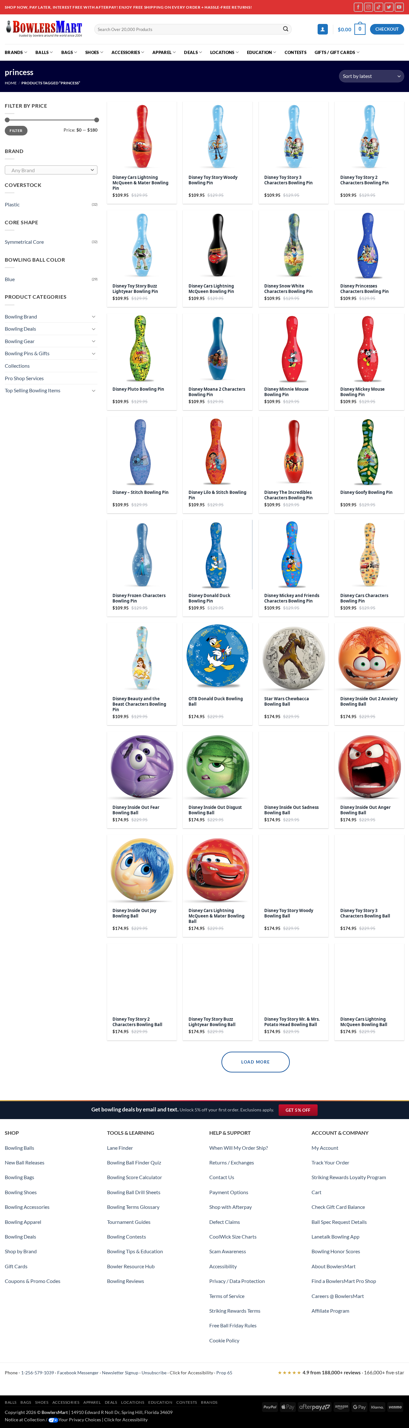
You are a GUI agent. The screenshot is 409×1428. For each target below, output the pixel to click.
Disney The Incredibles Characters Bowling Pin (288, 495)
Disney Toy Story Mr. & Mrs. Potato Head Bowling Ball (292, 1022)
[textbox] (49, 170)
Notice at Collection (25, 1419)
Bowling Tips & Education (135, 1251)
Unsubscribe (154, 1372)
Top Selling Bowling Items (32, 390)
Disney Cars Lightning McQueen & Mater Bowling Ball (216, 916)
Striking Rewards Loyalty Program (349, 1177)
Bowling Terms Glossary (133, 1207)
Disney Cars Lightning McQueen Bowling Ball (363, 1022)
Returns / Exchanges (231, 1162)
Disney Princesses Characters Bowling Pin (364, 288)
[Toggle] (93, 316)
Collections (17, 366)
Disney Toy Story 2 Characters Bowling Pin (364, 180)
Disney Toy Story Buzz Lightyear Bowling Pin (135, 288)
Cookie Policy (224, 1340)
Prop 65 (224, 1372)
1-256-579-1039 (37, 1372)
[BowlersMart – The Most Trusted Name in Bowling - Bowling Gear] (45, 29)
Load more (255, 1061)
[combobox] (51, 169)
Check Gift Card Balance (338, 1207)
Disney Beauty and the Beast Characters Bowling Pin (139, 704)
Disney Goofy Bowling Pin (366, 492)
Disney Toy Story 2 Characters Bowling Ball (137, 1022)
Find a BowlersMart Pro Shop (344, 1281)
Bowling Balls (19, 1148)
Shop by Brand (21, 1251)
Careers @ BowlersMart (338, 1296)
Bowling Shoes (21, 1192)
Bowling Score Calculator (134, 1177)
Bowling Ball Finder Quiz (134, 1162)
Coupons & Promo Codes (32, 1281)
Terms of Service (226, 1296)
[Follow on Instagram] (368, 7)
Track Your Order (330, 1162)
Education (259, 52)
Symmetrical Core (24, 242)
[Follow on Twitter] (389, 7)
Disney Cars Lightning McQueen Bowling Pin (211, 288)
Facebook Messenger (78, 1372)
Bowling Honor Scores (336, 1251)
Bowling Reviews (125, 1281)
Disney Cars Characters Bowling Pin (364, 598)
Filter (16, 130)
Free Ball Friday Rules (233, 1325)
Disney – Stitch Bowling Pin (140, 492)
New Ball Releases (24, 1162)
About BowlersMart (334, 1266)
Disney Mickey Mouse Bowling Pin (362, 392)
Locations (222, 52)
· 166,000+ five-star (341, 1372)
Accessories (126, 52)
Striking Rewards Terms (234, 1311)
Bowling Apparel (23, 1222)
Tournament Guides (128, 1222)
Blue (10, 279)
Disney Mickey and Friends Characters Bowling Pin (291, 598)
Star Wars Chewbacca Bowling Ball (286, 701)
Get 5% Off (301, 1111)
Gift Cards (16, 1266)
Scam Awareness (227, 1251)
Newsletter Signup (120, 1372)
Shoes (92, 52)
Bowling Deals (20, 329)
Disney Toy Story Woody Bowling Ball (288, 913)
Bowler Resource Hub (131, 1266)
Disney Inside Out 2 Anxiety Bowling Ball (368, 701)
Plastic (12, 204)
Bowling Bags (19, 1177)
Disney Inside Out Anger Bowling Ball (365, 810)
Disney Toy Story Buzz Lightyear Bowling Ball (212, 1022)
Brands (14, 52)
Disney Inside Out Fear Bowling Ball (135, 810)
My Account (325, 1148)
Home (11, 83)
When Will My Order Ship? (238, 1148)
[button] (323, 29)
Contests (295, 52)
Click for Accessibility (191, 1372)
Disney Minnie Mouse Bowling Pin (286, 392)
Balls (42, 52)
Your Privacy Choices (79, 1419)
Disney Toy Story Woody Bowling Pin (213, 180)
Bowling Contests (126, 1236)
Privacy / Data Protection (237, 1281)
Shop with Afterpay (230, 1207)
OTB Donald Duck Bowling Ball (216, 701)
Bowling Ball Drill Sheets (133, 1192)
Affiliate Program (330, 1311)
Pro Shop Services (24, 378)
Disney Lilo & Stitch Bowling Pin (217, 495)
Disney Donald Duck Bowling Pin (209, 598)
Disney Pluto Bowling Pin (138, 389)
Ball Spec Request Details (339, 1222)
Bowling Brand (21, 316)
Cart (316, 1192)
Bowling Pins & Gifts (27, 353)
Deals (190, 52)
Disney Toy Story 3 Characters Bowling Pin (288, 180)
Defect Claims (224, 1222)
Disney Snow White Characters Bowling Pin (288, 288)
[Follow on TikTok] (378, 7)
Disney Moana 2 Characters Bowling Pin (217, 392)
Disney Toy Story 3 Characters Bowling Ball (365, 913)
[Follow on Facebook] (358, 7)
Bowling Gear (20, 341)
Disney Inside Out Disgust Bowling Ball (215, 810)
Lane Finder (120, 1148)
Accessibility (223, 1266)
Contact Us (221, 1177)
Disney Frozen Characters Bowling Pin (139, 598)
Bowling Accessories (27, 1207)
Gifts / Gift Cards (335, 52)
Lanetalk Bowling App (335, 1236)
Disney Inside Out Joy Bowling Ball (134, 913)
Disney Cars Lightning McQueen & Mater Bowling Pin (140, 183)
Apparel (162, 52)
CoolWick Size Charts (233, 1236)
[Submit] (285, 29)
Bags (67, 52)
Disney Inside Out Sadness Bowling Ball (291, 810)
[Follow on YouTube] (399, 7)
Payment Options (228, 1192)
